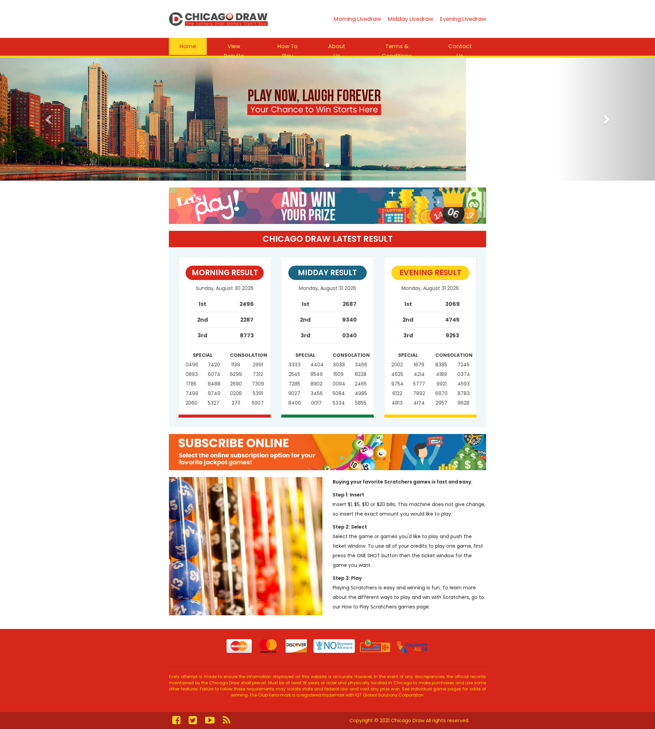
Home (187, 46)
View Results (234, 51)
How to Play (287, 51)
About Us (336, 51)
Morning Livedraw (357, 19)
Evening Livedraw (463, 19)
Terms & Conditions (397, 51)
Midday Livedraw (410, 19)
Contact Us (460, 51)
